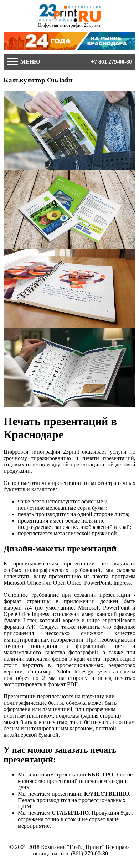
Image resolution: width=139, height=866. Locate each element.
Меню (29, 62)
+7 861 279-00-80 (111, 62)
